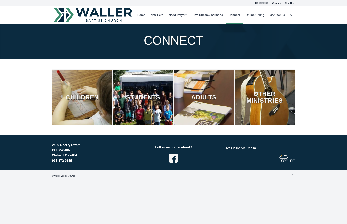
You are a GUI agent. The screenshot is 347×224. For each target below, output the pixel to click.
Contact (276, 3)
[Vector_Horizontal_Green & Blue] (93, 15)
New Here (290, 3)
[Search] (291, 15)
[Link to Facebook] (292, 175)
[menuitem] (276, 3)
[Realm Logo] (287, 158)
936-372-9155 (261, 2)
